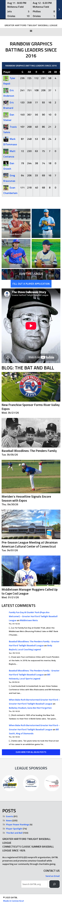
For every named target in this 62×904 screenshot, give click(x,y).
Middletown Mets (29, 620)
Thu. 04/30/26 (10, 504)
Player (6, 72)
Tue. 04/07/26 (10, 550)
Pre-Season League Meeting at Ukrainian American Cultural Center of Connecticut (30, 544)
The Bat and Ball (14, 832)
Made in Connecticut (13, 900)
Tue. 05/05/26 (10, 454)
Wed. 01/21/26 (10, 597)
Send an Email (52, 876)
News (9, 820)
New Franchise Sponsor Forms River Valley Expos (31, 406)
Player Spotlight (14, 828)
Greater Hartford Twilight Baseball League (31, 25)
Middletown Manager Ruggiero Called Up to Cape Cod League (30, 591)
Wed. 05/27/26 (10, 413)
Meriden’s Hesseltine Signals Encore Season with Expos (26, 498)
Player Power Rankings (17, 824)
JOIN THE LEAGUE (31, 273)
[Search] (54, 884)
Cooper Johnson (46, 234)
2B (49, 72)
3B (55, 72)
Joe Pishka (46, 264)
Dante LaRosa (16, 264)
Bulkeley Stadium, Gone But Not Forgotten (30, 707)
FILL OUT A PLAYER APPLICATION (31, 284)
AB (29, 72)
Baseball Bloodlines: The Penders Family (29, 450)
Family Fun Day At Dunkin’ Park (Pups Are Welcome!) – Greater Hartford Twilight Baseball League (33, 616)
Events (9, 816)
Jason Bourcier (16, 234)
